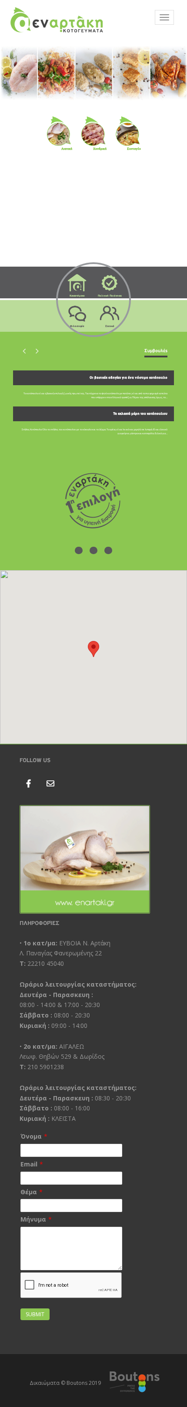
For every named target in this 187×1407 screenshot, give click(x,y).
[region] (93, 73)
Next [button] (37, 351)
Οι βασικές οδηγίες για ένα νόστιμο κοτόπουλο (128, 378)
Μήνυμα (33, 1219)
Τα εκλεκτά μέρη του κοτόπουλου (140, 414)
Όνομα (31, 1136)
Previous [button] (24, 351)
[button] (93, 649)
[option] (93, 406)
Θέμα (28, 1192)
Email (28, 1164)
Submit (35, 1314)
